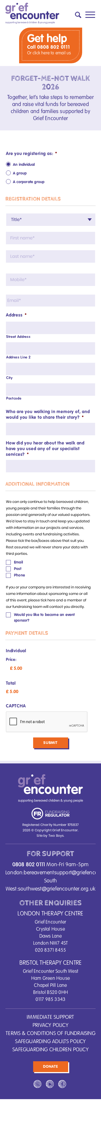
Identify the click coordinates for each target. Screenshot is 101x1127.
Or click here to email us (49, 53)
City (9, 378)
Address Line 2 (18, 357)
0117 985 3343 (51, 999)
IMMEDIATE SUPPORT (50, 1017)
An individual (24, 165)
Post (17, 569)
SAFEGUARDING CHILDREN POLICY (50, 1050)
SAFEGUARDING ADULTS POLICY (50, 1041)
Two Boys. (56, 835)
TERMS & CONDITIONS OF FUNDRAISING (50, 1033)
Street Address (18, 337)
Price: (11, 660)
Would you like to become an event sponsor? (44, 617)
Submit (50, 743)
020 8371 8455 (50, 950)
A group (20, 173)
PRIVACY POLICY (50, 1025)
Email (18, 562)
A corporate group (28, 182)
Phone (19, 575)
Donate (50, 1067)
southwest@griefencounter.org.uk (56, 889)
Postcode (13, 398)
